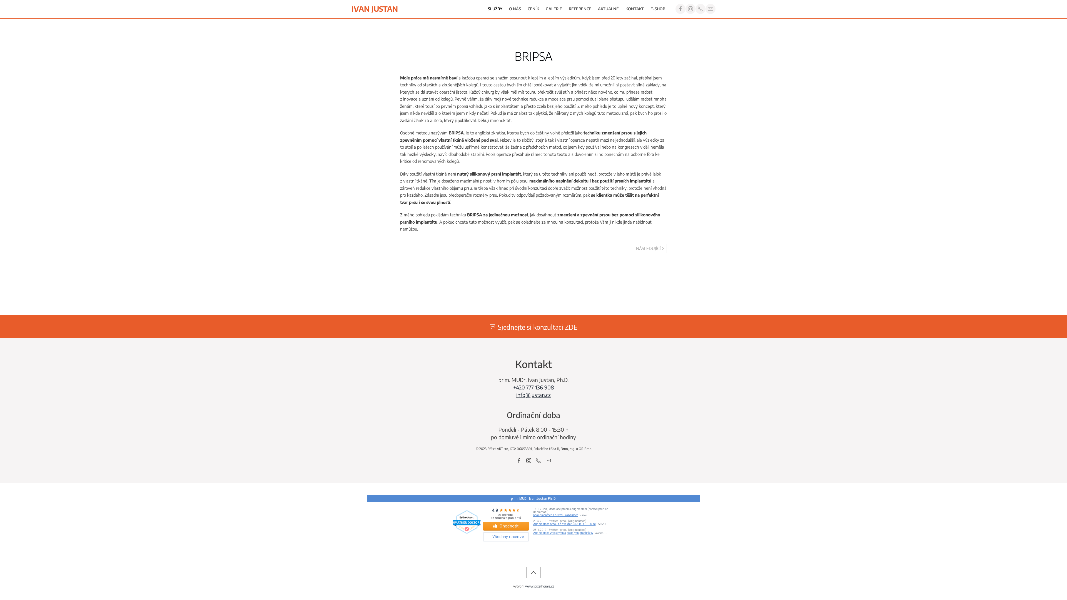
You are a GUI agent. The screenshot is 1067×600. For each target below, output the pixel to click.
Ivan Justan (374, 8)
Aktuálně (608, 8)
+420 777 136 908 (533, 387)
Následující (648, 248)
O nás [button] (515, 8)
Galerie (554, 8)
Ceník (533, 8)
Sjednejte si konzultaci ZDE (537, 327)
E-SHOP (657, 8)
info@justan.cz (533, 394)
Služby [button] (495, 8)
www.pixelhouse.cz (539, 586)
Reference (580, 8)
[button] (533, 572)
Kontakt (634, 8)
